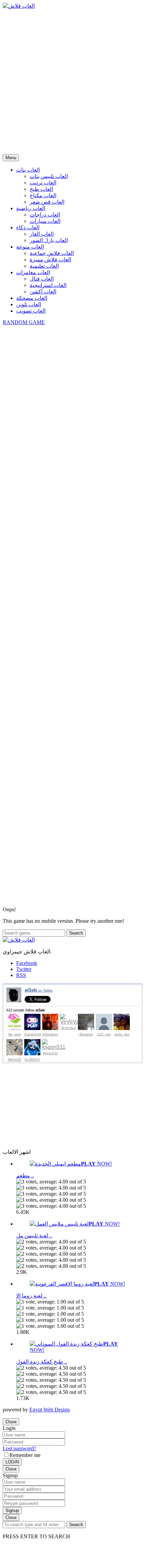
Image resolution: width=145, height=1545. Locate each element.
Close (11, 1421)
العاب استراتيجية (48, 285)
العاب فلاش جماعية (52, 253)
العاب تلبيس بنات (49, 176)
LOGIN (12, 1461)
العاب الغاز (42, 234)
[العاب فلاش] (19, 6)
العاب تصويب (31, 311)
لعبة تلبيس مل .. (34, 1235)
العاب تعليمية (44, 266)
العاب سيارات (45, 221)
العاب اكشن (43, 291)
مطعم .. (25, 1175)
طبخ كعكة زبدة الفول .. (41, 1362)
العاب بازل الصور (49, 240)
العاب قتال (42, 279)
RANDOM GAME (24, 322)
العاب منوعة (30, 247)
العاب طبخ (41, 189)
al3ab (39, 990)
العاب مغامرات (33, 272)
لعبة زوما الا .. (31, 1295)
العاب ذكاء (27, 227)
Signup (12, 1510)
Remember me (24, 1455)
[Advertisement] (72, 81)
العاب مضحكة (31, 298)
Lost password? (19, 1448)
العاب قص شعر (47, 202)
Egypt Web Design (49, 1409)
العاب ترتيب (43, 182)
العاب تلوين (28, 304)
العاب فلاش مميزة (50, 259)
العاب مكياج (43, 195)
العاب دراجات (45, 215)
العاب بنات (28, 170)
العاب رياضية (30, 208)
